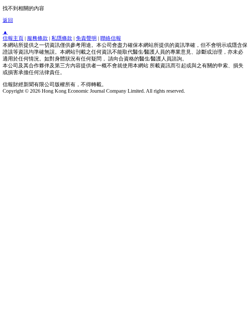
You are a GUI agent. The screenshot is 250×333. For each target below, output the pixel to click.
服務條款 (37, 38)
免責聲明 (86, 38)
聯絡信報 (110, 38)
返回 (8, 20)
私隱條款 (61, 38)
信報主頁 (13, 38)
